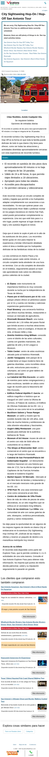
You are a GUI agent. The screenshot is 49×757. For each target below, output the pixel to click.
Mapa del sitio (23, 744)
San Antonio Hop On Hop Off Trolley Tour (18, 45)
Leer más (24, 635)
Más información (29, 616)
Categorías (29, 731)
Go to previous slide (4, 89)
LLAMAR (31, 755)
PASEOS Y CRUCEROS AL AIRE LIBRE (32, 7)
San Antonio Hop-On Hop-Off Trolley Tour (19, 42)
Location (24, 110)
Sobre (14, 744)
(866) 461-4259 (21, 74)
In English (44, 10)
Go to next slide (44, 89)
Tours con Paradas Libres (13, 731)
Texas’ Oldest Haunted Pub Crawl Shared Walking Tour (22, 678)
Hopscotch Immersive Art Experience (15, 658)
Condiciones (32, 744)
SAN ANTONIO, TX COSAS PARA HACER (10, 7)
